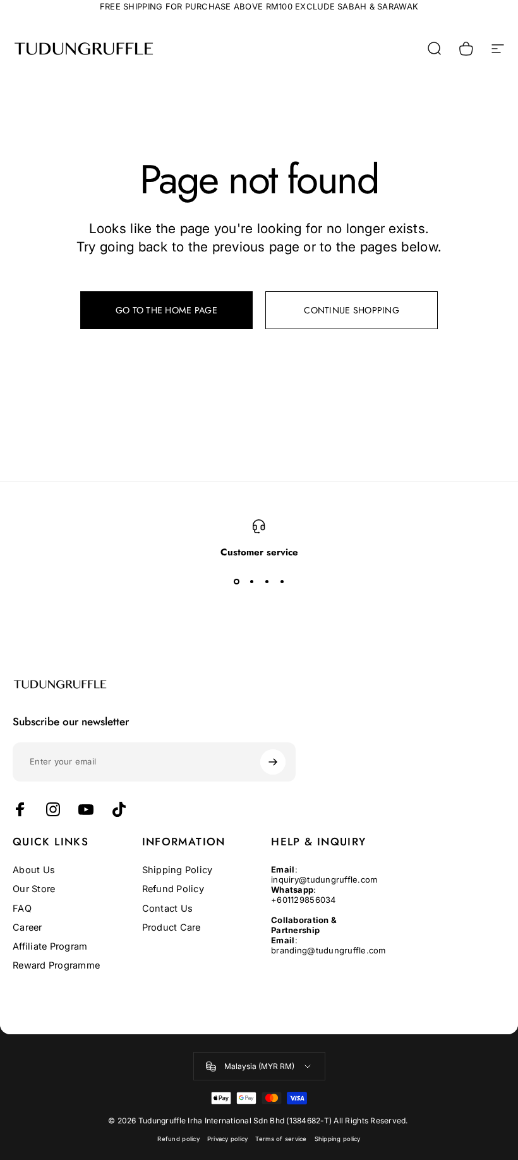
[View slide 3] (266, 581)
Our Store (34, 889)
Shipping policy (338, 1138)
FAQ (22, 908)
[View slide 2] (251, 581)
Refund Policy (173, 889)
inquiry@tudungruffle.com (324, 879)
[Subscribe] (273, 762)
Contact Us (167, 908)
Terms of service (280, 1138)
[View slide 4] (281, 581)
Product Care (171, 927)
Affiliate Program (50, 946)
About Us (34, 870)
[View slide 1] (236, 581)
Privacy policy (227, 1138)
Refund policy (178, 1138)
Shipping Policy (177, 870)
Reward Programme (56, 965)
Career (27, 927)
